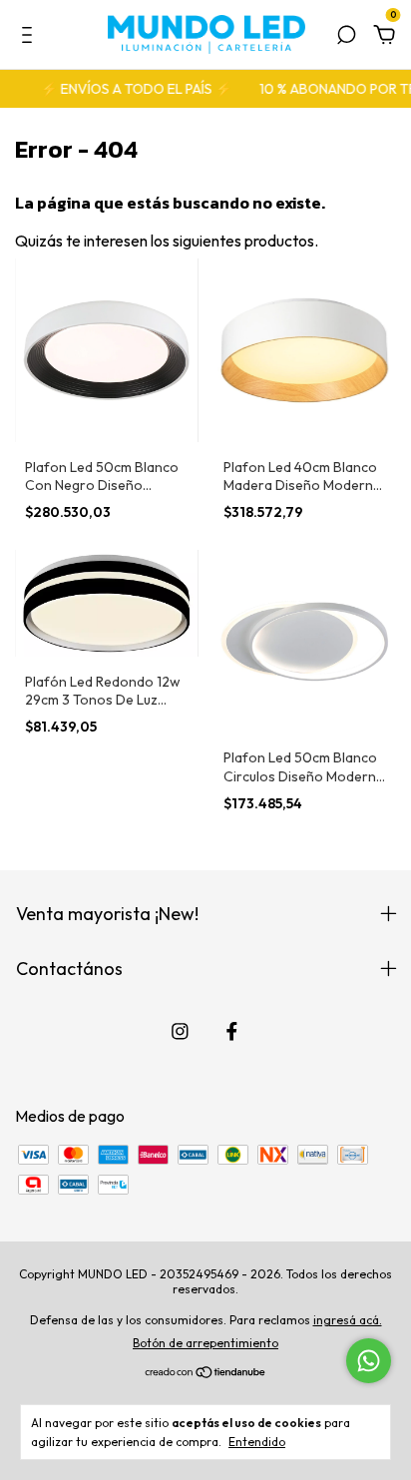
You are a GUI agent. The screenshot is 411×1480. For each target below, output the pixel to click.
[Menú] (30, 36)
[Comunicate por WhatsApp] (368, 1360)
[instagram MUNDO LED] (180, 1031)
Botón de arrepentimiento (205, 1342)
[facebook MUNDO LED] (231, 1031)
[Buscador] (346, 36)
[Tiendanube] (206, 1373)
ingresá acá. (347, 1319)
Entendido (256, 1441)
